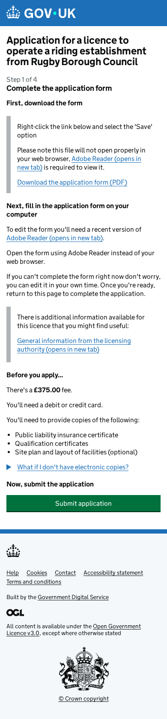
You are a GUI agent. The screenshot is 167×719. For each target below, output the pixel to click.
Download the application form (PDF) (72, 182)
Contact (65, 572)
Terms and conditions (33, 581)
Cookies (37, 572)
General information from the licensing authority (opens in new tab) (74, 345)
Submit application (83, 503)
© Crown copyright (84, 698)
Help (12, 572)
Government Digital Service (73, 597)
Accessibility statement (113, 572)
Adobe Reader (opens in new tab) (54, 238)
